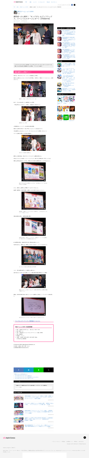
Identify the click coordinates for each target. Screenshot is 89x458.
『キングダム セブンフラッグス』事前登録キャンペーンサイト (27, 377)
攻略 (30, 2)
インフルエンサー (41, 2)
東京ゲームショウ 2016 (25, 11)
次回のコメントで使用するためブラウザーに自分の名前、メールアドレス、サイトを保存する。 (32, 385)
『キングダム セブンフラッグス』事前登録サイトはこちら (27, 321)
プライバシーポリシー (56, 441)
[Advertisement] (34, 53)
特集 (19, 13)
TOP (26, 2)
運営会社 (75, 441)
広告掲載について (69, 441)
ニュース (35, 2)
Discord (48, 2)
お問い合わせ (81, 441)
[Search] (69, 5)
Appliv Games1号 (17, 20)
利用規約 (63, 441)
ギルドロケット (54, 2)
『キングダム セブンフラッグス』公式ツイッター (24, 378)
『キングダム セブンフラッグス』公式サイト (23, 375)
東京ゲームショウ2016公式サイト (21, 374)
